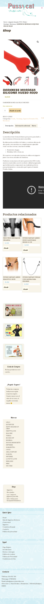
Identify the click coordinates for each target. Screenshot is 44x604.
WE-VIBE (9, 466)
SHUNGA (9, 440)
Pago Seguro (7, 547)
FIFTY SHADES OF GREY (12, 428)
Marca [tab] (34, 126)
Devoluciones (7, 550)
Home (5, 518)
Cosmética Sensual (9, 527)
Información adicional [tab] (22, 126)
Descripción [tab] (9, 126)
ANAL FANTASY (11, 452)
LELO (8, 422)
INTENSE (9, 445)
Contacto (6, 529)
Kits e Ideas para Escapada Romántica (14, 499)
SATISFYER (10, 424)
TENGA (8, 436)
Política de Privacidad (10, 556)
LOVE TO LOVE (11, 459)
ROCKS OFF (10, 438)
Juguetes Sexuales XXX (15, 22)
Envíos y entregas (9, 552)
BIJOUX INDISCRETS (13, 443)
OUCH (8, 450)
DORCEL (9, 454)
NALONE (9, 433)
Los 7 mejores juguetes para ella (12, 495)
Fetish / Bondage (17, 119)
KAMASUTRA (10, 447)
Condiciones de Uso (9, 559)
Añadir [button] (6, 248)
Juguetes (9, 490)
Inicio (5, 22)
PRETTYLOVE (11, 431)
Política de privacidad (10, 532)
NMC (8, 463)
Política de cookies (9, 554)
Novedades (10, 492)
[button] (38, 42)
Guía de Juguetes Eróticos (11, 520)
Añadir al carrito (15, 111)
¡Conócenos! (7, 522)
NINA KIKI (9, 461)
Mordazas (13, 24)
